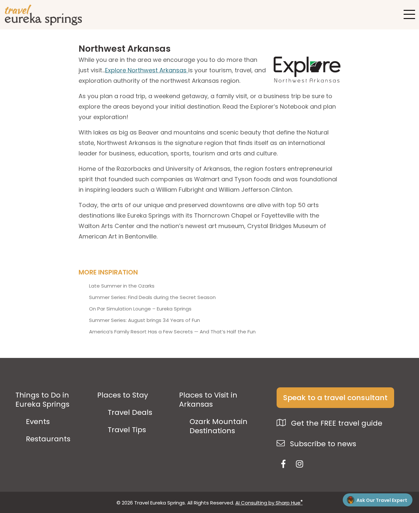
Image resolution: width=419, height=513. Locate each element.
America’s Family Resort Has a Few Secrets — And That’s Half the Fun (172, 331)
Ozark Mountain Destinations (218, 426)
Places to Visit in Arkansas (208, 400)
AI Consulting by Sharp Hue (269, 502)
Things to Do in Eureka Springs (42, 400)
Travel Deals (130, 412)
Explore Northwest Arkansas (146, 70)
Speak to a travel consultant (335, 398)
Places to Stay (122, 395)
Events (38, 421)
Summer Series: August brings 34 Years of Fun (144, 320)
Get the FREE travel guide (335, 423)
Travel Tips (127, 429)
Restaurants (48, 439)
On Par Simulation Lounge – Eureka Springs (140, 309)
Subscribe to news (322, 444)
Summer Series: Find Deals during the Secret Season (152, 297)
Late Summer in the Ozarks (122, 286)
